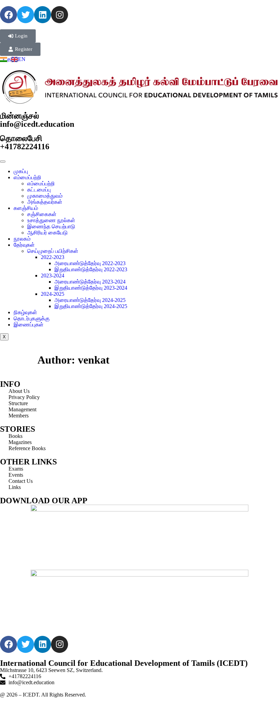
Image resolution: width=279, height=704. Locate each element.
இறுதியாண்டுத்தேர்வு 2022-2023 (90, 269)
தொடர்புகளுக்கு (32, 318)
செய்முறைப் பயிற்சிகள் (52, 251)
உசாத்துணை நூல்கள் (51, 220)
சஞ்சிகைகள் (41, 214)
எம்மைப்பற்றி (27, 177)
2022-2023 (52, 257)
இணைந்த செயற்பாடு (51, 226)
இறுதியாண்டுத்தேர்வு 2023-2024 (90, 288)
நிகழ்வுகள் (25, 312)
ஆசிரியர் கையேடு (47, 232)
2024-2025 (52, 294)
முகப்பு (21, 171)
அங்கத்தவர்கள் (44, 202)
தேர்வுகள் (24, 245)
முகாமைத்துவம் (45, 196)
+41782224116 (24, 146)
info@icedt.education (37, 124)
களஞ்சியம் (26, 208)
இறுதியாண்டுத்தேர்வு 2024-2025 (90, 306)
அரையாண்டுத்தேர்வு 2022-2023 (90, 263)
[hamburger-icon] (2, 161)
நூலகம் (22, 239)
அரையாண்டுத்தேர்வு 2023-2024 (90, 282)
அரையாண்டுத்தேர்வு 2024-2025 (90, 300)
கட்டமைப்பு (39, 190)
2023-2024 (52, 275)
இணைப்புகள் (29, 324)
